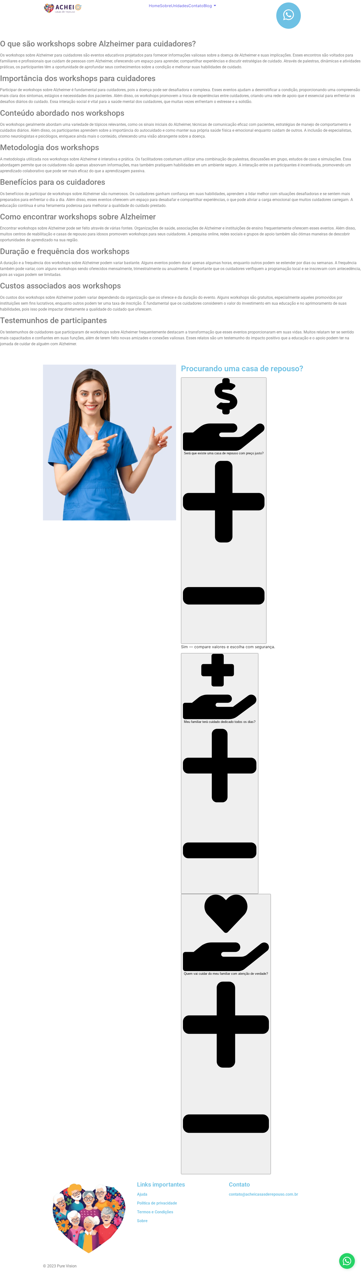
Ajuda (142, 1194)
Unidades (179, 5)
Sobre (165, 5)
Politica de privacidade (157, 1203)
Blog (208, 5)
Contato (196, 5)
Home (154, 5)
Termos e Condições (155, 1212)
